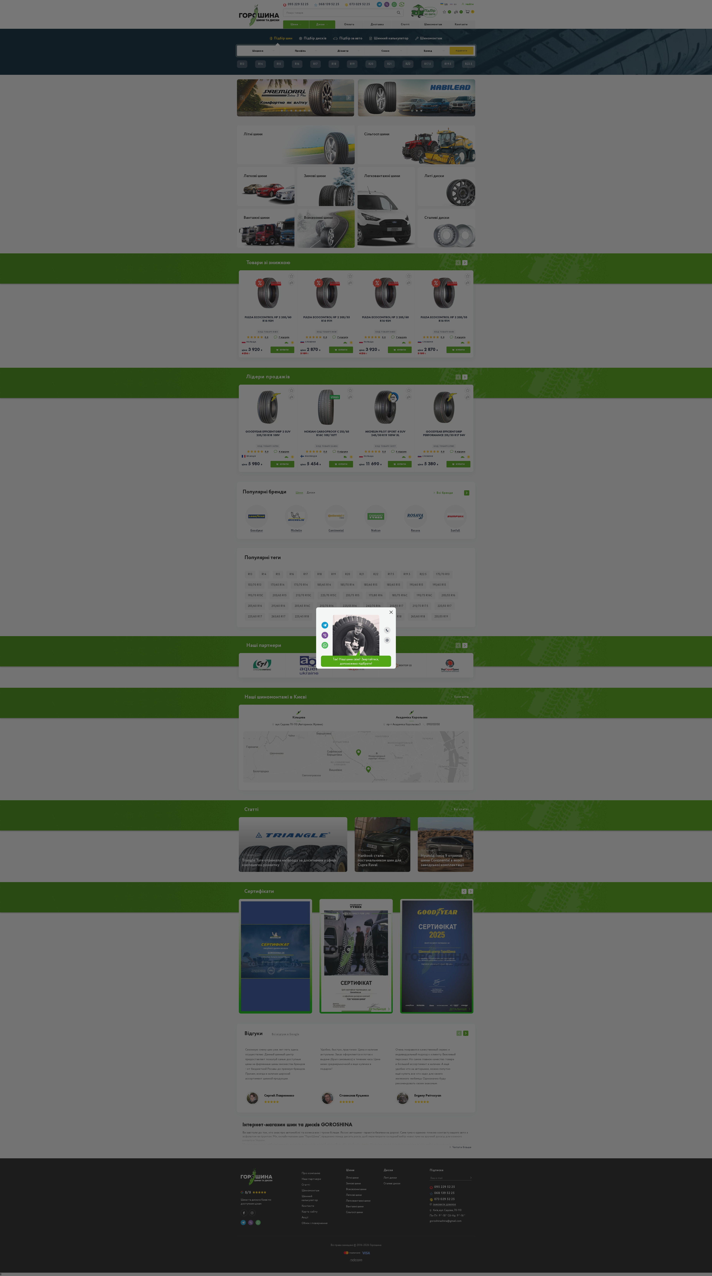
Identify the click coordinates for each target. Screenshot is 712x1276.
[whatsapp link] (325, 645)
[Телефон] (387, 630)
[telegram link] (325, 625)
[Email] (387, 640)
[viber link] (325, 635)
